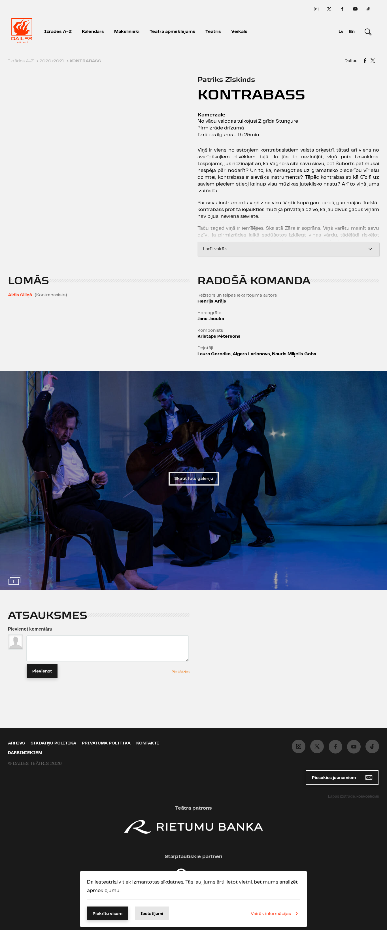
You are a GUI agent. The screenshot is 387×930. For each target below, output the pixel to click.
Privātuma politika (106, 743)
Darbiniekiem (25, 753)
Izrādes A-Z (58, 31)
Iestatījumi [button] (152, 914)
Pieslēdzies (181, 672)
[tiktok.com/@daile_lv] (368, 9)
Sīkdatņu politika (53, 743)
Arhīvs (16, 743)
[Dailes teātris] (21, 31)
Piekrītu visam (107, 914)
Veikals (239, 31)
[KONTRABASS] (365, 61)
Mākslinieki (126, 31)
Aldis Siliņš (20, 295)
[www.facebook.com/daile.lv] (342, 9)
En (352, 31)
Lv (341, 31)
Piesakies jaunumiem (334, 778)
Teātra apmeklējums (172, 31)
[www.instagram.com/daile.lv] (316, 9)
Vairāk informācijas (271, 914)
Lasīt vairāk (215, 249)
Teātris (213, 31)
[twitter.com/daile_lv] (329, 9)
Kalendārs (93, 31)
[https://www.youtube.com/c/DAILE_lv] (355, 9)
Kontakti (147, 743)
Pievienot (42, 671)
